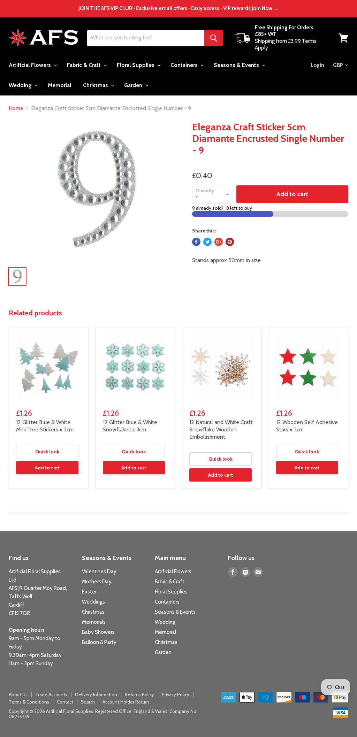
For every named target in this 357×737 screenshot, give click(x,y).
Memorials (94, 622)
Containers (184, 65)
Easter (89, 592)
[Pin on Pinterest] (230, 242)
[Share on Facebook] (196, 242)
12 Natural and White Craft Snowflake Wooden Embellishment (221, 429)
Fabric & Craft (84, 65)
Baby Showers (98, 632)
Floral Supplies (136, 65)
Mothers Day (97, 581)
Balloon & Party (99, 642)
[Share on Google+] (218, 242)
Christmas (96, 85)
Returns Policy (139, 694)
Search (88, 702)
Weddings (93, 602)
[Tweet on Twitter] (207, 242)
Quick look (47, 451)
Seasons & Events (237, 65)
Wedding (21, 85)
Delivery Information (96, 694)
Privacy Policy (175, 694)
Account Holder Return (125, 702)
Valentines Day (99, 571)
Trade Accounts (51, 694)
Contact (65, 702)
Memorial (59, 85)
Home (16, 108)
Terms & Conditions (29, 702)
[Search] (213, 38)
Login (317, 65)
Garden (134, 85)
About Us (18, 694)
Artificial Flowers (30, 65)
